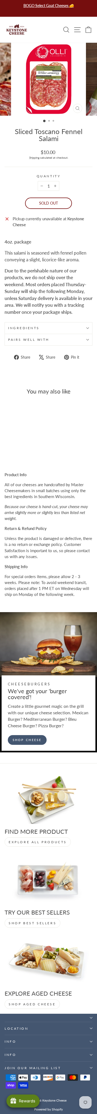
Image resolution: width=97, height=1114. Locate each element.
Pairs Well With (28, 340)
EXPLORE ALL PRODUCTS (38, 842)
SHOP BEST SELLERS (32, 923)
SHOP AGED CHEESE (32, 1004)
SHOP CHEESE (27, 740)
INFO (10, 1041)
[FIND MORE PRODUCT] (48, 799)
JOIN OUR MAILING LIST (33, 1068)
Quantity (48, 176)
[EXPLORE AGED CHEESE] (48, 961)
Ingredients (24, 328)
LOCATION (16, 1028)
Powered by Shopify (48, 1109)
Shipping (34, 157)
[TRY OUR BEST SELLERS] (48, 880)
